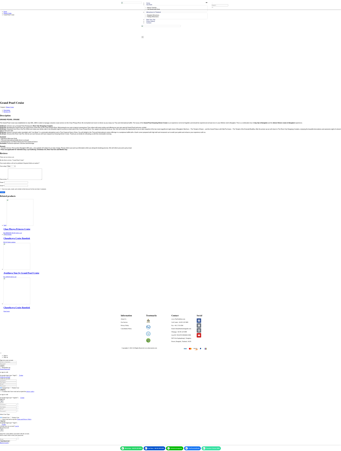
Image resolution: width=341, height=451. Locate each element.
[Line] (199, 330)
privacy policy (30, 391)
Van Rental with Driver (153, 9)
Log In (17, 426)
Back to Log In (4, 443)
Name (2, 182)
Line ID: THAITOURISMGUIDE (181, 335)
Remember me (6, 367)
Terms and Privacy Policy (24, 419)
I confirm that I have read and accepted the (18, 391)
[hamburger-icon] (206, 2)
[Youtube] (199, 335)
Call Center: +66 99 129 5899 (179, 322)
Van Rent (149, 5)
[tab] (172, 110)
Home (148, 3)
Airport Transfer (152, 7)
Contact (148, 23)
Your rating (3, 166)
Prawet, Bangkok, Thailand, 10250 (181, 341)
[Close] (2, 401)
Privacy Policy (125, 325)
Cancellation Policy (126, 328)
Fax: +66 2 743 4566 (177, 325)
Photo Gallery (150, 21)
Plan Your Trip (150, 19)
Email (2, 185)
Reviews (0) (7, 112)
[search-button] (212, 7)
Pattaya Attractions (153, 17)
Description (7, 110)
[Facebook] (199, 320)
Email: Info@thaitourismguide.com (181, 328)
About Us (123, 319)
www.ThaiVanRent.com (178, 319)
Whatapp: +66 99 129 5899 (179, 332)
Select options (11, 242)
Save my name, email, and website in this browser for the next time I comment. (24, 189)
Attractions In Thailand (153, 12)
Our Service (124, 322)
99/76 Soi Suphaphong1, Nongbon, (181, 338)
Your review (4, 179)
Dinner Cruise (7, 13)
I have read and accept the (16, 419)
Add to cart (19, 233)
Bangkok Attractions (153, 15)
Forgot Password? (5, 369)
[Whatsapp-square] (199, 325)
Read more (7, 311)
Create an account (5, 377)
